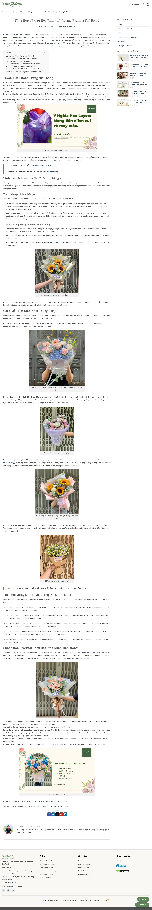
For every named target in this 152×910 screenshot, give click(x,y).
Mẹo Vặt (122, 41)
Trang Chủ (5, 12)
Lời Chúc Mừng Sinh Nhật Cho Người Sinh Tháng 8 (25, 69)
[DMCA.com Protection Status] (122, 871)
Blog (121, 24)
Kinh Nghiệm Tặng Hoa (128, 37)
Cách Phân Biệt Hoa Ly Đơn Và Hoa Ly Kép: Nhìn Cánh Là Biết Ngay (139, 93)
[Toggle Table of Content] (43, 53)
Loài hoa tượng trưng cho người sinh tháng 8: (26, 63)
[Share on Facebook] (49, 814)
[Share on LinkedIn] (65, 814)
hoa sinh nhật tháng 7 (41, 166)
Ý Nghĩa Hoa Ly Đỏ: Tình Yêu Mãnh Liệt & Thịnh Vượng (139, 66)
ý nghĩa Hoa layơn (81, 97)
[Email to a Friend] (57, 814)
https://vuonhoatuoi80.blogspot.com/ (53, 807)
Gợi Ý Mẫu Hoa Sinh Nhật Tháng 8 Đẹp (20, 66)
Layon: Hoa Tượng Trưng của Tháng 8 (20, 56)
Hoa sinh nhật (46, 588)
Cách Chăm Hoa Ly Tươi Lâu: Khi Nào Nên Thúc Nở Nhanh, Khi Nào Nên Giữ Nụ (139, 102)
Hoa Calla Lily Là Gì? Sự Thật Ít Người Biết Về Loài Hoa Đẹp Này (139, 57)
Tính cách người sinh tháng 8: (19, 61)
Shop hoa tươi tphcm (54, 43)
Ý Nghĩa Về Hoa (125, 46)
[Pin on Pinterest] (61, 814)
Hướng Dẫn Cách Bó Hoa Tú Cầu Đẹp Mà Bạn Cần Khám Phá (138, 75)
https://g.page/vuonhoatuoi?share (52, 801)
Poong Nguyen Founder (66, 27)
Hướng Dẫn (123, 33)
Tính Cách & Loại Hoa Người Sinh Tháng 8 (21, 59)
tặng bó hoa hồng (56, 242)
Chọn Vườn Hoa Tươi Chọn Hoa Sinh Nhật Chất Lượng (26, 72)
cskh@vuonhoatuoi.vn (14, 886)
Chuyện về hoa (18, 12)
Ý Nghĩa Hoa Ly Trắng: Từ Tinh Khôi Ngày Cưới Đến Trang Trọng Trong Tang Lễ (139, 84)
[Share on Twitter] (53, 814)
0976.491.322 (17, 883)
